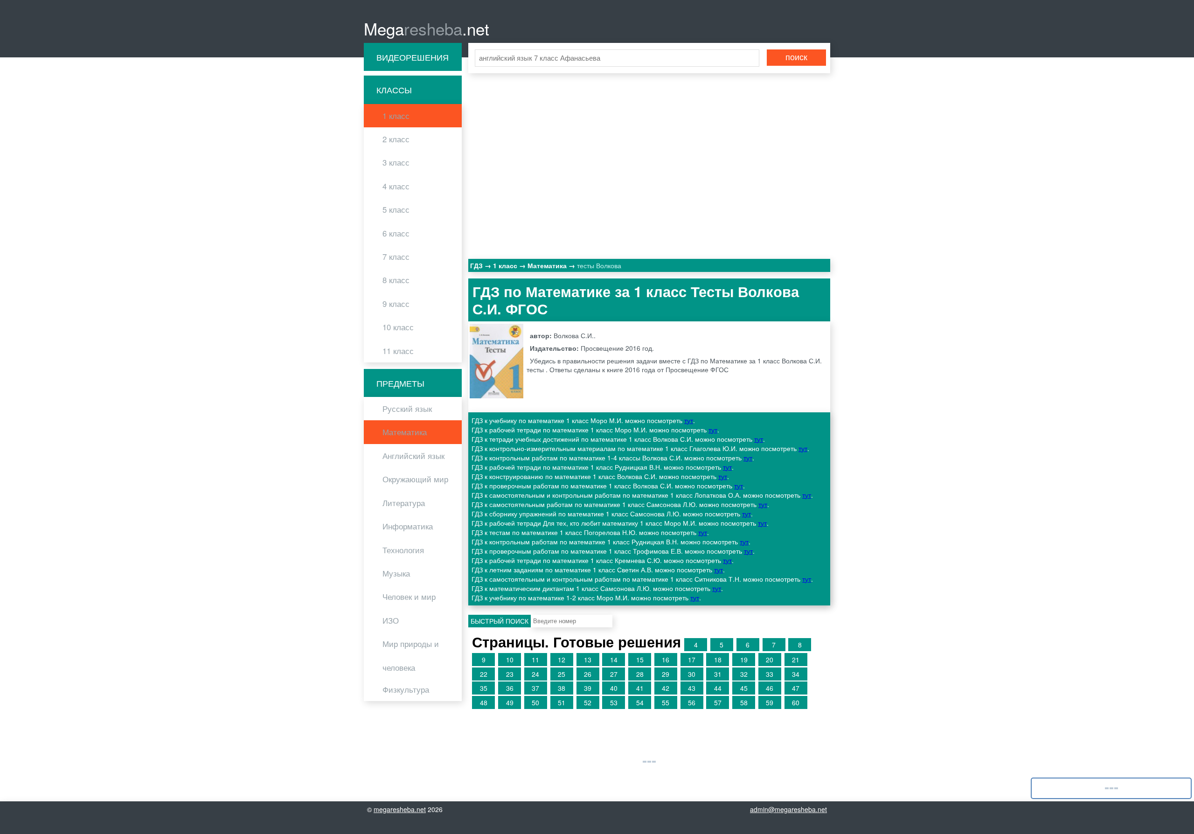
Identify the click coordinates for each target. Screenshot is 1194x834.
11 (535, 659)
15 (640, 659)
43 (691, 688)
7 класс (396, 256)
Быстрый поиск (499, 621)
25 (561, 674)
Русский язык (407, 408)
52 (587, 702)
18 (718, 659)
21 (795, 659)
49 (510, 702)
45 (744, 688)
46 (769, 688)
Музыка (396, 573)
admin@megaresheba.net (788, 809)
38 (561, 688)
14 (614, 659)
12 (561, 659)
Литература (403, 502)
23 (510, 674)
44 (718, 688)
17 (691, 659)
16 (665, 659)
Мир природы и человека (410, 655)
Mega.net (426, 28)
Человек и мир (409, 596)
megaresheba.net (400, 809)
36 (510, 688)
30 (691, 674)
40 (614, 688)
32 (744, 674)
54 (640, 702)
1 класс (396, 115)
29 (665, 674)
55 (665, 702)
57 (718, 702)
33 (769, 674)
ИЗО (390, 620)
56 (691, 702)
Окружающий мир (415, 479)
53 (614, 702)
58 (744, 702)
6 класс (396, 233)
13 (587, 659)
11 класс (398, 350)
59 (769, 702)
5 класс (396, 209)
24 (535, 674)
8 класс (396, 279)
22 (483, 674)
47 (795, 688)
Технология (403, 550)
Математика (404, 432)
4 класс (396, 186)
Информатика (407, 526)
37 (535, 688)
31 (718, 674)
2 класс (396, 139)
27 (614, 674)
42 (665, 688)
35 (483, 688)
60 (795, 702)
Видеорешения (412, 57)
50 (535, 702)
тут (688, 420)
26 (587, 674)
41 (640, 688)
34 (795, 674)
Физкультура (405, 689)
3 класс (396, 162)
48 (483, 702)
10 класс (398, 327)
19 (744, 659)
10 (510, 659)
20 (769, 659)
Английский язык (413, 455)
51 (561, 702)
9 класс (396, 303)
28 (640, 674)
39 (587, 688)
